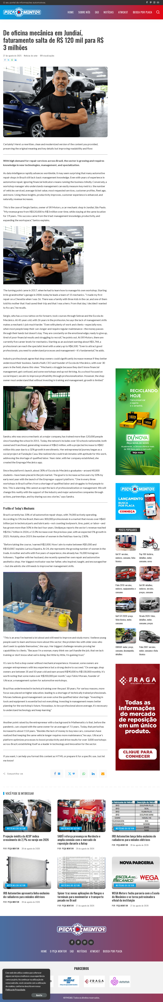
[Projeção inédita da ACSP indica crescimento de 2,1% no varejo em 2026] (27, 816)
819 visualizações (47, 55)
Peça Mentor (13, 848)
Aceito (39, 995)
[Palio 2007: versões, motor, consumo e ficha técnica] (149, 635)
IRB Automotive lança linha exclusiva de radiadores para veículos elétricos (134, 838)
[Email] (103, 774)
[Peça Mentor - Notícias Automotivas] (22, 12)
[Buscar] (158, 12)
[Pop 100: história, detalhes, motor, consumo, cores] (149, 543)
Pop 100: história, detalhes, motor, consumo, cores (146, 558)
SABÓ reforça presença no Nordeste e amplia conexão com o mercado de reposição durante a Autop (78, 839)
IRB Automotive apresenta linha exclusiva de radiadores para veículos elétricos (26, 895)
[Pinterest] (150, 2)
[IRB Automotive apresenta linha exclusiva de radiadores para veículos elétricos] (27, 873)
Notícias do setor (31, 55)
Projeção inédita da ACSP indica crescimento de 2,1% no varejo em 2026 (26, 838)
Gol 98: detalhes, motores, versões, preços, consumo (146, 589)
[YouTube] (158, 2)
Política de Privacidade (15, 989)
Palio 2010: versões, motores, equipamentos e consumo (126, 589)
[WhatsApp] (12, 60)
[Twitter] (8, 60)
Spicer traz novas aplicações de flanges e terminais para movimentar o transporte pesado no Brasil (80, 896)
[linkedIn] (93, 774)
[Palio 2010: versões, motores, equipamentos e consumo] (126, 574)
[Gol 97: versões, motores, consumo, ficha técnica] (126, 543)
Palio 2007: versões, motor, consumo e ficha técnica (148, 650)
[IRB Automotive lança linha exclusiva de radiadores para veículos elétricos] (136, 816)
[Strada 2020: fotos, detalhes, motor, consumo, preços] (149, 605)
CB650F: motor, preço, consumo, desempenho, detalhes (125, 650)
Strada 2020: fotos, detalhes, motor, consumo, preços (147, 619)
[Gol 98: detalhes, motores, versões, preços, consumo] (149, 574)
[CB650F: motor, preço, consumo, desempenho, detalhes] (126, 635)
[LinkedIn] (15, 60)
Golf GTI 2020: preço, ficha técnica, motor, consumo (124, 619)
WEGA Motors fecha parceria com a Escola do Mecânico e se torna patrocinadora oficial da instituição (135, 896)
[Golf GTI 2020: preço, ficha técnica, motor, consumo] (126, 605)
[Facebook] (147, 2)
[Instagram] (154, 2)
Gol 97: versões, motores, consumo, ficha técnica (125, 558)
